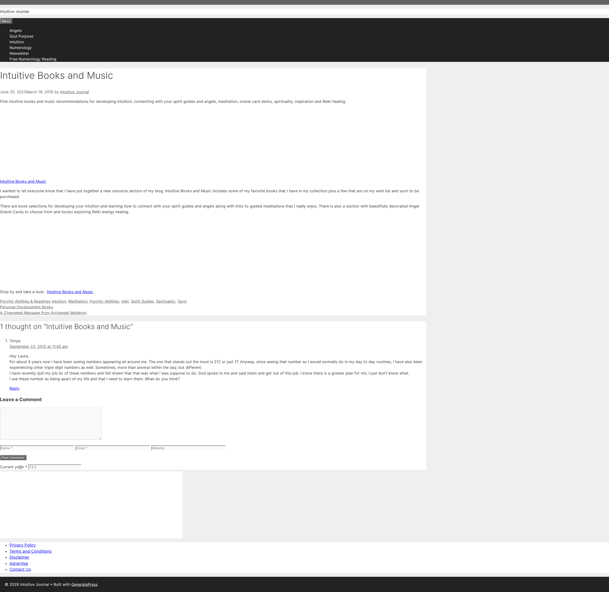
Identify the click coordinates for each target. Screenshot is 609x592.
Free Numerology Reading (33, 59)
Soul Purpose (21, 36)
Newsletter (19, 53)
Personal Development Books (26, 307)
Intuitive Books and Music (23, 181)
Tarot (182, 301)
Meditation (78, 301)
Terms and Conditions (31, 551)
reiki (125, 301)
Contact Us (20, 569)
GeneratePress (84, 584)
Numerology (21, 47)
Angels (16, 30)
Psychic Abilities (104, 301)
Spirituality (165, 301)
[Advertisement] (142, 141)
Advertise (19, 563)
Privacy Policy (23, 545)
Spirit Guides (142, 301)
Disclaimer (19, 557)
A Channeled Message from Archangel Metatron (43, 312)
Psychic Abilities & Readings (25, 301)
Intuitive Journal (14, 11)
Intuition (17, 41)
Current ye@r (13, 466)
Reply (15, 388)
